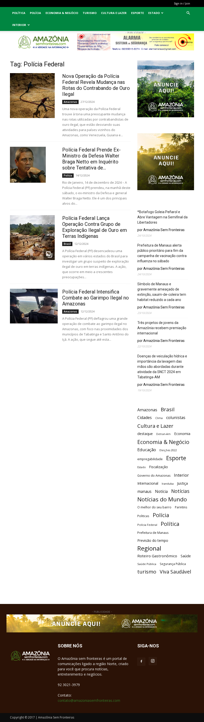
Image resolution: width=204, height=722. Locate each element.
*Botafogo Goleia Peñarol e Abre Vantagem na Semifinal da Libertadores (162, 217)
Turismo (90, 13)
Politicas (143, 516)
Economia (182, 433)
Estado (154, 13)
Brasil (67, 244)
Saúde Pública (146, 564)
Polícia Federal (147, 525)
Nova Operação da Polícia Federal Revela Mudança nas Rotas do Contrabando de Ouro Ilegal (96, 85)
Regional (149, 548)
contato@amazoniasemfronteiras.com (89, 700)
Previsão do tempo (152, 540)
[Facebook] (141, 662)
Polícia (35, 13)
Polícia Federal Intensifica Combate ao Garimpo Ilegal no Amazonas (95, 298)
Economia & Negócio (62, 13)
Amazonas (70, 102)
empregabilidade (150, 459)
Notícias (180, 491)
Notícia (161, 491)
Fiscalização (158, 466)
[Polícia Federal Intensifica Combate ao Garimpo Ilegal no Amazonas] (34, 306)
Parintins (181, 507)
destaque (145, 433)
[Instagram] (153, 661)
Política (18, 13)
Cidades (144, 417)
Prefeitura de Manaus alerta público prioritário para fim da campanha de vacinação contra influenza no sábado (162, 253)
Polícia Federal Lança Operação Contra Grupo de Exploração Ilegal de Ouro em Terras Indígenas (94, 227)
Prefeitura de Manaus (152, 533)
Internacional (147, 483)
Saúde (186, 555)
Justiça (182, 483)
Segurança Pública (173, 564)
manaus (144, 491)
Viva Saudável (175, 571)
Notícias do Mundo (162, 499)
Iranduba (168, 483)
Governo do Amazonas (153, 475)
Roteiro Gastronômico (157, 555)
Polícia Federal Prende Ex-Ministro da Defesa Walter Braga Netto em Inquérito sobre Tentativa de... (91, 159)
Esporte (137, 13)
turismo (146, 571)
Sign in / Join (182, 3)
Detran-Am (163, 434)
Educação (146, 449)
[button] (188, 13)
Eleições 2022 (168, 450)
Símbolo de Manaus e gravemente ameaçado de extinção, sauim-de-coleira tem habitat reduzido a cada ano (161, 292)
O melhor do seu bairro (154, 507)
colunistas (175, 417)
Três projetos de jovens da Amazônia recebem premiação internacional (161, 328)
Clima (159, 418)
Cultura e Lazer (114, 13)
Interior (19, 25)
